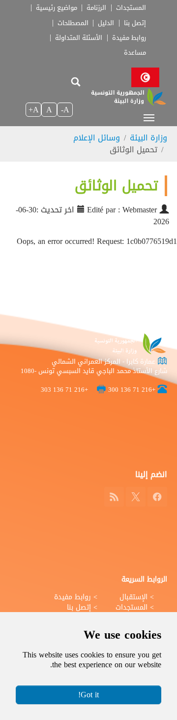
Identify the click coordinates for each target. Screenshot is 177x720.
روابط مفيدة (129, 38)
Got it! (88, 694)
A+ (34, 110)
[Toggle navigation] (149, 117)
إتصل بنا (135, 23)
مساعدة (135, 53)
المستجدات (131, 8)
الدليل (106, 23)
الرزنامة (96, 8)
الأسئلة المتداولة (78, 38)
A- (65, 110)
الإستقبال (133, 597)
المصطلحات (73, 23)
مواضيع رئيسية (56, 8)
